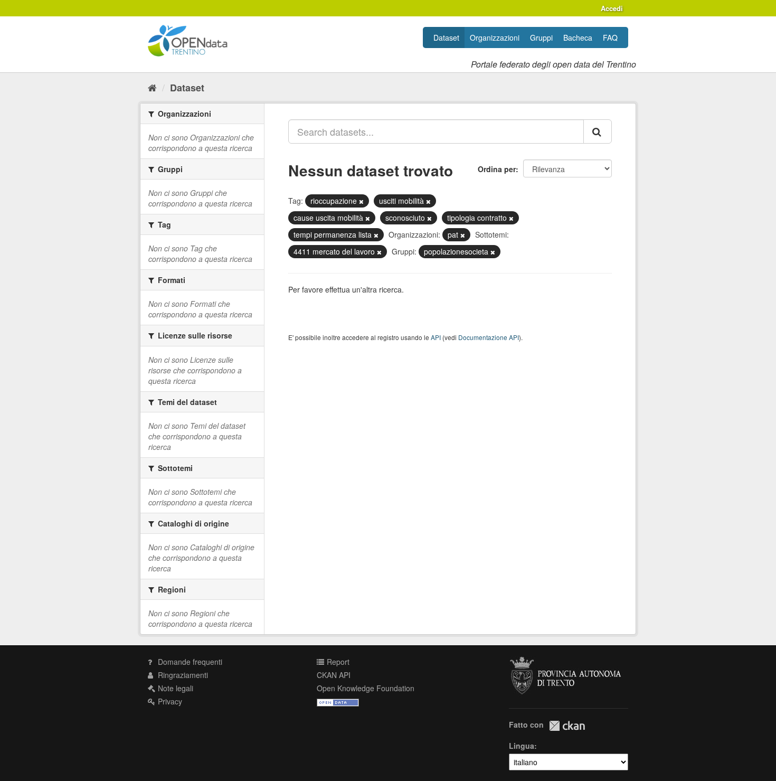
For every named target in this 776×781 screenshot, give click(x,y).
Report (337, 661)
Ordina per (497, 169)
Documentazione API (488, 337)
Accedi (612, 8)
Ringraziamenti (182, 675)
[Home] (152, 87)
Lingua (521, 745)
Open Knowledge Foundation (365, 688)
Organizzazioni (494, 37)
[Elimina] (361, 201)
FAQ (610, 37)
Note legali (174, 688)
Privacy (169, 701)
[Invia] (597, 131)
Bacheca (577, 37)
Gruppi (541, 37)
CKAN (567, 725)
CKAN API (334, 675)
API (436, 337)
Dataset (446, 37)
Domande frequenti (189, 661)
